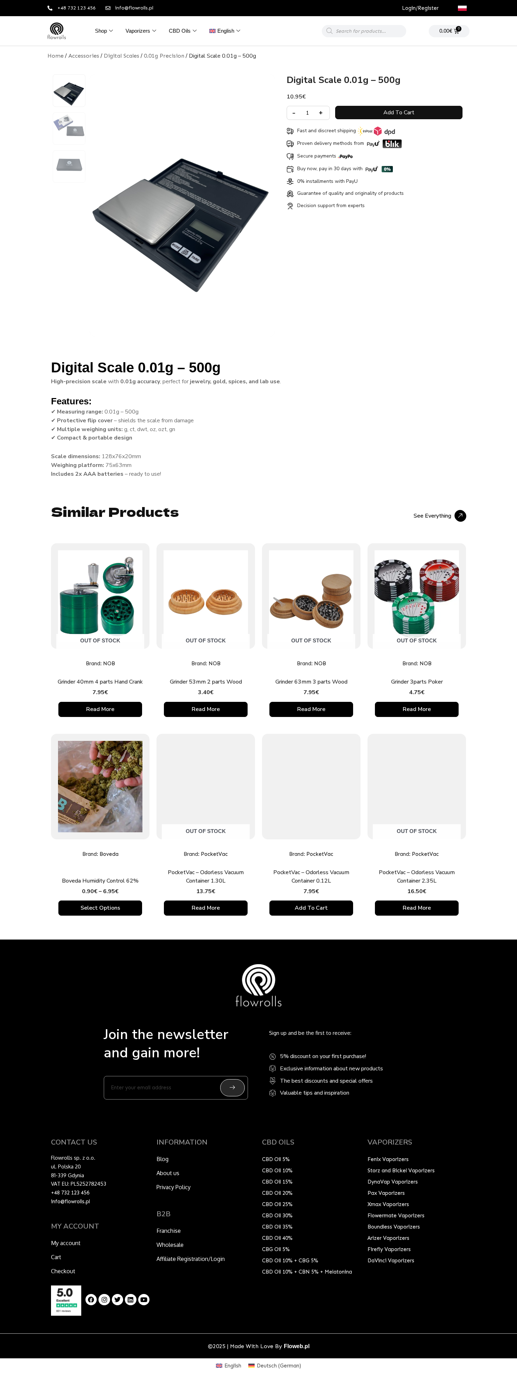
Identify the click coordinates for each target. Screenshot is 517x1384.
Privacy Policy (174, 1187)
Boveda (109, 854)
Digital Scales (121, 55)
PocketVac (214, 854)
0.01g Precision (164, 55)
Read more (100, 709)
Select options (100, 908)
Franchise (169, 1230)
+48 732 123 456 (70, 1193)
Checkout (63, 1271)
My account (66, 1243)
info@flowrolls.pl (70, 1201)
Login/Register (420, 8)
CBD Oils (180, 31)
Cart (56, 1257)
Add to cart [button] (311, 908)
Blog (162, 1158)
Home (55, 55)
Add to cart (398, 112)
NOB (109, 663)
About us (168, 1173)
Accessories (83, 55)
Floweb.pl (296, 1346)
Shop (101, 31)
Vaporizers (138, 31)
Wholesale (170, 1244)
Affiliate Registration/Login (191, 1258)
